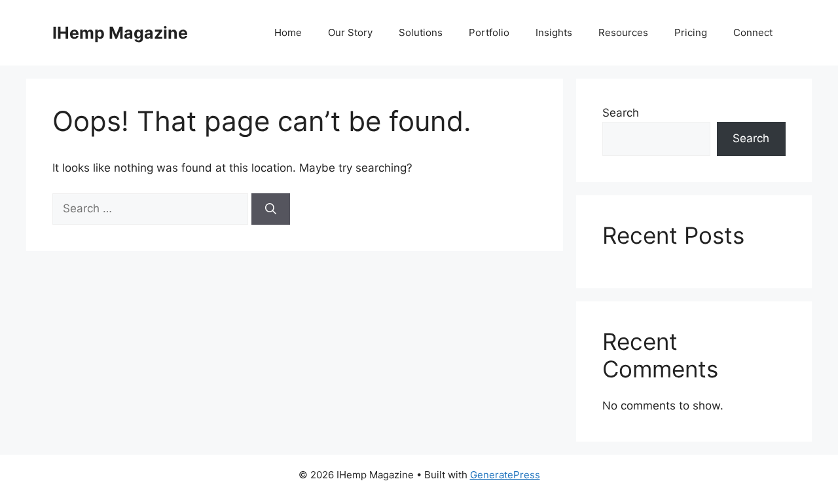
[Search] (270, 209)
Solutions (421, 32)
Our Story (350, 32)
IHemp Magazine (120, 33)
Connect (753, 32)
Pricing (690, 32)
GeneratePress (505, 474)
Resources (623, 32)
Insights (554, 32)
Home (288, 32)
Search (620, 112)
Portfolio (489, 32)
